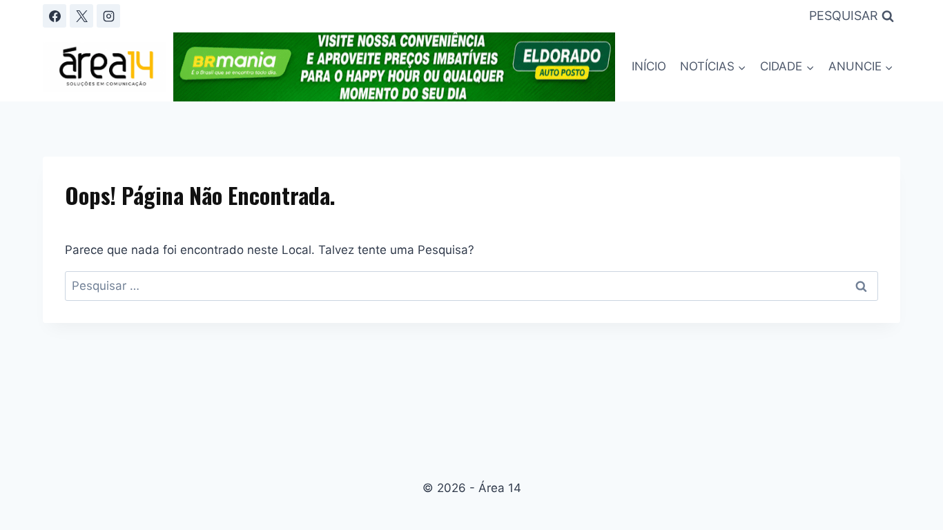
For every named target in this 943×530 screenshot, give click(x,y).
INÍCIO (649, 66)
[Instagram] (108, 16)
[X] (81, 16)
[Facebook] (54, 16)
